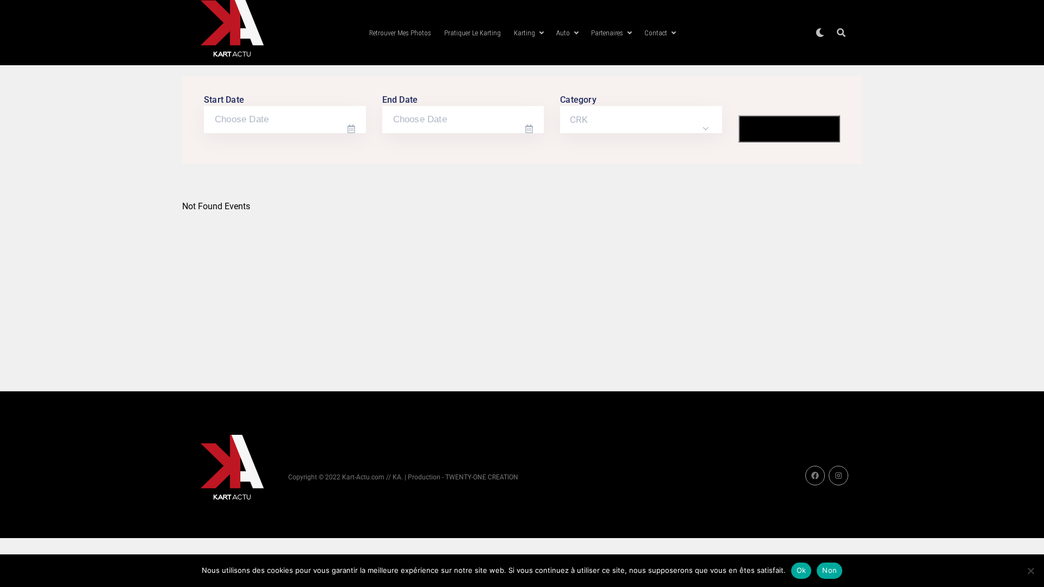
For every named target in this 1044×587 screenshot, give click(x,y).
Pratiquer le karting (472, 33)
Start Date (224, 100)
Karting (524, 33)
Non (829, 570)
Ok (801, 570)
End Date (400, 100)
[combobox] (641, 119)
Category (578, 100)
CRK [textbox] (579, 119)
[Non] (1030, 570)
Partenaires (607, 33)
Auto (563, 33)
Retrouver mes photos (400, 33)
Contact (655, 33)
